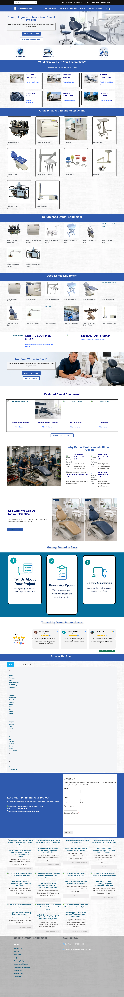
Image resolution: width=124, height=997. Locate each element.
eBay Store (17, 954)
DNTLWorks (13, 750)
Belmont (11, 702)
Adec (10, 680)
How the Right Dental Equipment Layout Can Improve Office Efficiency (104, 883)
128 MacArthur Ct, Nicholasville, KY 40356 (30, 806)
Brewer (11, 711)
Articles (91, 8)
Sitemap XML (18, 970)
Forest (11, 767)
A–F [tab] (10, 664)
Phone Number (69, 806)
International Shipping (21, 964)
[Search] (35, 2)
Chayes (11, 722)
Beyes (11, 704)
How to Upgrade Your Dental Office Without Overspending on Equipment (75, 914)
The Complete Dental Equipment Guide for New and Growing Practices (104, 850)
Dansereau (12, 737)
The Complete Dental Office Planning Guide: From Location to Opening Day (48, 850)
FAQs (15, 958)
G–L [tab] (17, 664)
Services (16, 951)
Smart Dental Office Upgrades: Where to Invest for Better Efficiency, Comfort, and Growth (20, 853)
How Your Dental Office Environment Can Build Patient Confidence (20, 883)
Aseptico (12, 687)
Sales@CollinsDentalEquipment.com (27, 811)
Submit (68, 832)
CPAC (11, 726)
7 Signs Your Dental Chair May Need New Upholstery (20, 913)
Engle (11, 759)
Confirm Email (83, 802)
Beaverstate (13, 697)
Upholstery (73, 8)
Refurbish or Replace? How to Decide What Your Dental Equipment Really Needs (48, 917)
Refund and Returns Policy (22, 967)
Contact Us (17, 976)
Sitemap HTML (18, 973)
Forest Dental (13, 769)
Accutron (12, 678)
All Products (18, 948)
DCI (10, 739)
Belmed (11, 700)
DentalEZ (12, 741)
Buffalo (11, 713)
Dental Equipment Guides (108, 866)
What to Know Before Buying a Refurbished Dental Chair (76, 882)
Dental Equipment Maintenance (79, 862)
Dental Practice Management (79, 931)
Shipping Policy (19, 961)
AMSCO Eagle (13, 685)
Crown (11, 728)
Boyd (10, 709)
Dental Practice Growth (25, 897)
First (65, 794)
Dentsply (12, 746)
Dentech (11, 743)
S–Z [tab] (31, 664)
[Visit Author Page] (20, 846)
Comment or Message (71, 813)
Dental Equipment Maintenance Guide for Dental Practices (76, 849)
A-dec (11, 675)
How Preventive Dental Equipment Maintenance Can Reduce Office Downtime (48, 885)
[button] (57, 8)
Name (66, 788)
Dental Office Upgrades (25, 868)
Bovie (11, 707)
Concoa (11, 724)
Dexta (11, 748)
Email (66, 797)
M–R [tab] (24, 664)
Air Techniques (14, 682)
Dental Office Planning (53, 864)
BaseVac (12, 695)
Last (81, 794)
